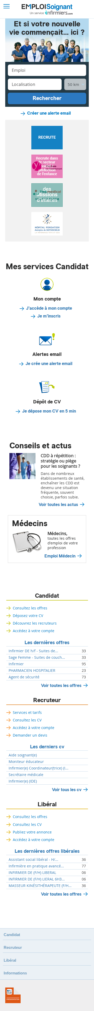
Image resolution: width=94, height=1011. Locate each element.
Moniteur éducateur (26, 761)
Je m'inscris (49, 316)
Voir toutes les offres (61, 686)
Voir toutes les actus (58, 504)
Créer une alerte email (49, 113)
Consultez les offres (30, 608)
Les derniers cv (47, 746)
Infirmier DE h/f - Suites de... (33, 651)
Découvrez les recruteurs (35, 623)
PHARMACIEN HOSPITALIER (32, 670)
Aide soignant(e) (23, 755)
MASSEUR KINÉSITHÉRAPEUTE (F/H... (40, 885)
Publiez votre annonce (32, 832)
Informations (15, 973)
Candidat (47, 595)
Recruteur (47, 700)
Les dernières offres (47, 642)
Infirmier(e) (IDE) (23, 781)
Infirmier (16, 664)
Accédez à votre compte (33, 630)
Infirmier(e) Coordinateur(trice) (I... (38, 768)
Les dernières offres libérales (47, 851)
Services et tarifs (27, 712)
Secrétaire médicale (26, 774)
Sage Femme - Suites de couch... (37, 657)
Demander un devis (30, 735)
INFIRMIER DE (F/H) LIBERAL (32, 872)
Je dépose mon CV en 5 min (49, 411)
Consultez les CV (27, 720)
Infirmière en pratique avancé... (36, 866)
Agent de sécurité (24, 677)
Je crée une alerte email (49, 363)
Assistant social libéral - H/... (33, 859)
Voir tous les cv (66, 790)
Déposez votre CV (28, 615)
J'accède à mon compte (49, 308)
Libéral (47, 804)
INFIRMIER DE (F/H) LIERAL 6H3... (37, 879)
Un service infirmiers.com (51, 12)
